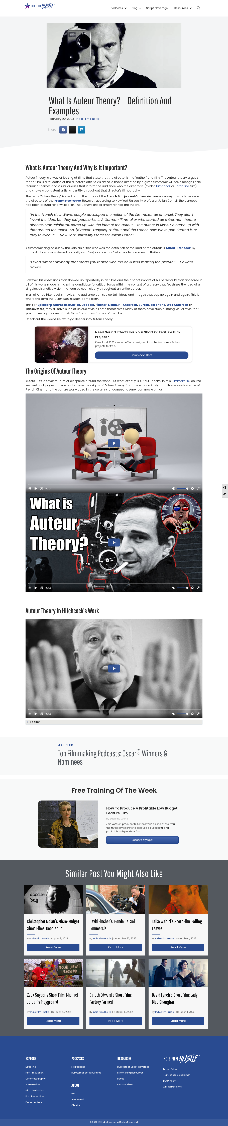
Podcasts (117, 8)
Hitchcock (163, 186)
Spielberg (45, 305)
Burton (144, 305)
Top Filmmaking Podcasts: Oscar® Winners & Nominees (112, 757)
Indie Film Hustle (87, 119)
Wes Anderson (177, 305)
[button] (125, 8)
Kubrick (74, 305)
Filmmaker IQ (181, 381)
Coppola (87, 305)
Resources (181, 8)
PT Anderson (127, 305)
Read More (62, 947)
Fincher (101, 305)
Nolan (112, 305)
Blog (134, 8)
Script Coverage (157, 8)
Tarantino (182, 186)
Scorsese (60, 305)
